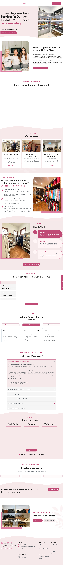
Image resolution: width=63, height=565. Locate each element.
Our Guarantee (54, 544)
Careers (53, 551)
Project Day (41, 551)
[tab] (8, 282)
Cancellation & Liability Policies (43, 549)
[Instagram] (3, 548)
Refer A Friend (42, 554)
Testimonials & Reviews (44, 556)
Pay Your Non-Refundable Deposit (43, 545)
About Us (34, 3)
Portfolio (18, 3)
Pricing (11, 3)
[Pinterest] (11, 548)
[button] (48, 36)
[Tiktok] (5, 548)
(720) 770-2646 (24, 380)
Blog (52, 553)
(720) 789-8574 (54, 234)
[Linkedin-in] (7, 548)
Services (4, 3)
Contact (42, 3)
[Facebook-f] (1, 548)
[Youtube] (9, 548)
